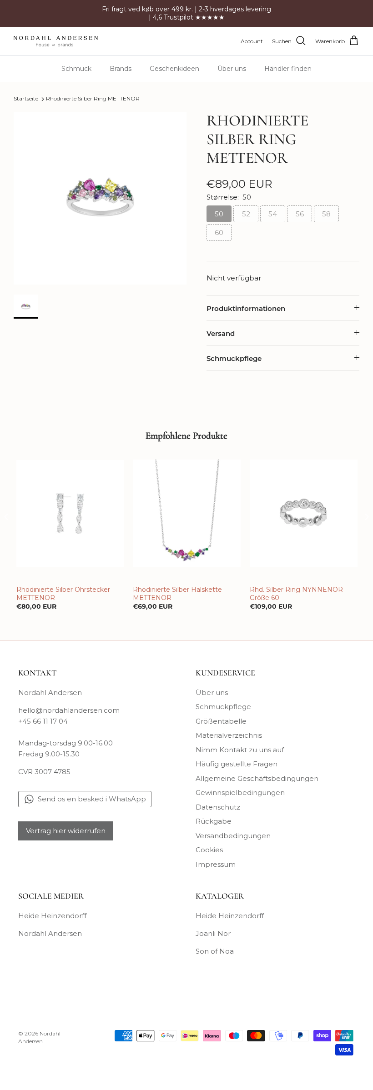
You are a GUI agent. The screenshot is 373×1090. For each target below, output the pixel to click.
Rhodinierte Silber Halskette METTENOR (177, 593)
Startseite (26, 98)
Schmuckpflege (234, 358)
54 (272, 214)
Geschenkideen (174, 69)
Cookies (209, 849)
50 (219, 214)
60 (219, 232)
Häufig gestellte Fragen (236, 764)
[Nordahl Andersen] (56, 41)
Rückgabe (214, 821)
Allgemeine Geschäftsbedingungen (257, 778)
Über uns (231, 69)
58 (326, 214)
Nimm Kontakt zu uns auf (240, 749)
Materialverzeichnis (229, 735)
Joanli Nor (213, 933)
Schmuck (76, 69)
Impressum (216, 864)
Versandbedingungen (233, 835)
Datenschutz (218, 807)
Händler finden (288, 69)
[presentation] (6, 517)
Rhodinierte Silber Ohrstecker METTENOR (63, 593)
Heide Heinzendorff (52, 915)
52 (246, 214)
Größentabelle (221, 721)
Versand (221, 333)
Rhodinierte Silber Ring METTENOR (93, 98)
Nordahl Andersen (50, 933)
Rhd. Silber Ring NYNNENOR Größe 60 (296, 593)
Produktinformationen (246, 308)
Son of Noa (215, 951)
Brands (120, 69)
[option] (100, 198)
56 (300, 214)
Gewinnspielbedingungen (240, 792)
